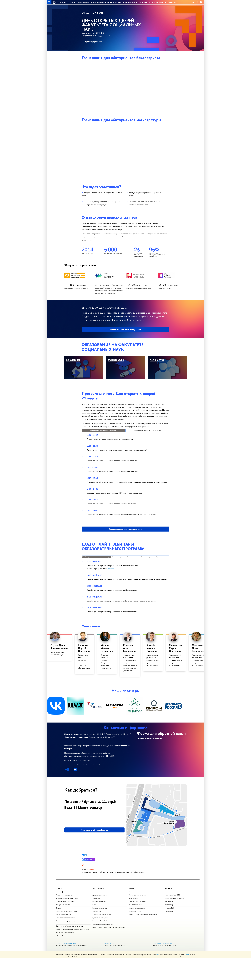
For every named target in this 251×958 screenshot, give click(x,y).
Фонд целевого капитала (64, 914)
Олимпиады (96, 898)
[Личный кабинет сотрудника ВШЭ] (197, 2)
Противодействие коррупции (65, 918)
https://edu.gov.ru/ (111, 943)
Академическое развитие (137, 908)
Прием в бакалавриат (99, 901)
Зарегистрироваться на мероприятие (125, 529)
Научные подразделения (136, 892)
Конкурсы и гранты (135, 911)
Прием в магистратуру (99, 908)
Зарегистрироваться (93, 41)
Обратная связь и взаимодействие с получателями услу (108, 928)
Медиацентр (169, 905)
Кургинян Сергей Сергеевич (84, 648)
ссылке (111, 568)
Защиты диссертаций (135, 905)
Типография (169, 901)
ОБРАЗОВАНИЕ (98, 888)
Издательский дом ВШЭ (172, 895)
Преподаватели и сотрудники (65, 901)
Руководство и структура (64, 895)
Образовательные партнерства (102, 924)
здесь (157, 954)
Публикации (169, 911)
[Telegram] (85, 855)
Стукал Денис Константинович (59, 646)
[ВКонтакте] (83, 855)
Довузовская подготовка (100, 895)
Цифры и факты (61, 892)
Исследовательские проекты (138, 895)
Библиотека (169, 892)
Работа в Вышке (61, 936)
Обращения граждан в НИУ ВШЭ (66, 911)
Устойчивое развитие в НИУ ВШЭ (67, 898)
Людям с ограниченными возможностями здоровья (72, 929)
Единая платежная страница (65, 932)
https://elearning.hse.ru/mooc (162, 943)
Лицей (94, 892)
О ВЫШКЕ (60, 888)
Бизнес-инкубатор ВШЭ (99, 921)
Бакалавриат (73, 359)
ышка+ (94, 905)
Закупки (58, 908)
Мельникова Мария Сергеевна (175, 648)
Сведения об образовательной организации (70, 926)
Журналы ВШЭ (169, 908)
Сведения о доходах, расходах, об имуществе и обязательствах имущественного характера (71, 922)
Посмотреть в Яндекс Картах (94, 830)
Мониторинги (133, 898)
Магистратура (116, 359)
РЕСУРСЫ (169, 888)
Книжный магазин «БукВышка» (174, 898)
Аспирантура (157, 359)
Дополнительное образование (102, 914)
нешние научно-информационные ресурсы (143, 914)
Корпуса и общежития (63, 905)
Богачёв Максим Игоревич (151, 648)
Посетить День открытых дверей (125, 329)
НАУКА (131, 888)
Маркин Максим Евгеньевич (107, 648)
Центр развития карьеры (100, 918)
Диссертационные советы (137, 901)
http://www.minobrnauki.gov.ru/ (66, 943)
